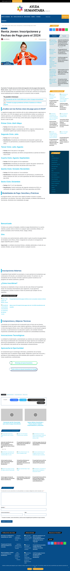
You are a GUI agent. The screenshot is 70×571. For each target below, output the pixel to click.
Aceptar (29, 569)
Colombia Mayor (55, 158)
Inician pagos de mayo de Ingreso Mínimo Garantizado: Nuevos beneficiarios (8, 478)
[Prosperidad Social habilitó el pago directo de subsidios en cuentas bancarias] (24, 437)
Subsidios (4, 20)
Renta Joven (7, 25)
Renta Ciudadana (6, 16)
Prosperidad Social (18, 394)
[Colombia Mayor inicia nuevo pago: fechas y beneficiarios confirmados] (24, 472)
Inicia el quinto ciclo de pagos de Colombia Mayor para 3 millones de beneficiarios (53, 124)
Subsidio (53, 189)
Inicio (3, 25)
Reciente (54, 36)
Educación (54, 168)
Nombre (3, 507)
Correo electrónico (5, 512)
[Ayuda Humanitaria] (35, 8)
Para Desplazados (56, 172)
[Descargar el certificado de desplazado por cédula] (18, 538)
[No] (68, 567)
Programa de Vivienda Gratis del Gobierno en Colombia (6, 545)
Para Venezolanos (55, 177)
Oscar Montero (6, 39)
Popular (64, 36)
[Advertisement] (23, 77)
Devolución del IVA (18, 16)
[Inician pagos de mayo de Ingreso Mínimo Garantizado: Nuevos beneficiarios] (8, 472)
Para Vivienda (55, 179)
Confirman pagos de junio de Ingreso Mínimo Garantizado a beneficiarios (39, 443)
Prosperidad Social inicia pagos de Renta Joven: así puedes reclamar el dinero (28, 299)
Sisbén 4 (33, 16)
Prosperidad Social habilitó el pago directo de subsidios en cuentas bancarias (23, 443)
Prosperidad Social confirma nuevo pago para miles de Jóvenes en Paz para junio (39, 461)
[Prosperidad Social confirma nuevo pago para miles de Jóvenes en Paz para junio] (39, 455)
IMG (12, 16)
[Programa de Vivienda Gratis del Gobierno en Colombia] (18, 547)
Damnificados (55, 160)
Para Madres (54, 174)
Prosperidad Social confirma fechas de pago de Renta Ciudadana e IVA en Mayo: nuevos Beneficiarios (39, 478)
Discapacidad (55, 166)
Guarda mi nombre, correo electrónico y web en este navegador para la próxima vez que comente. (23, 517)
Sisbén (53, 187)
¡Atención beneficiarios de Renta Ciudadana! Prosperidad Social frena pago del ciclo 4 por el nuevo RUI (7, 445)
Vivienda (38, 16)
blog (52, 156)
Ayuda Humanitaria (10, 394)
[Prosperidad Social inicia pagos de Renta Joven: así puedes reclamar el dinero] (5, 300)
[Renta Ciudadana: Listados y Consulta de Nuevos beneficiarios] (18, 556)
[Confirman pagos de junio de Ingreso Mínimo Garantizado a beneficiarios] (39, 437)
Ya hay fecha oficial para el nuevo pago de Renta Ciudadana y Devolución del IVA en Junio (63, 82)
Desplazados (27, 16)
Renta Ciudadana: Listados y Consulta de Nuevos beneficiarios (7, 554)
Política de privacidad (38, 569)
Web (26, 512)
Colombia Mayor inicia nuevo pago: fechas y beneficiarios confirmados (23, 478)
